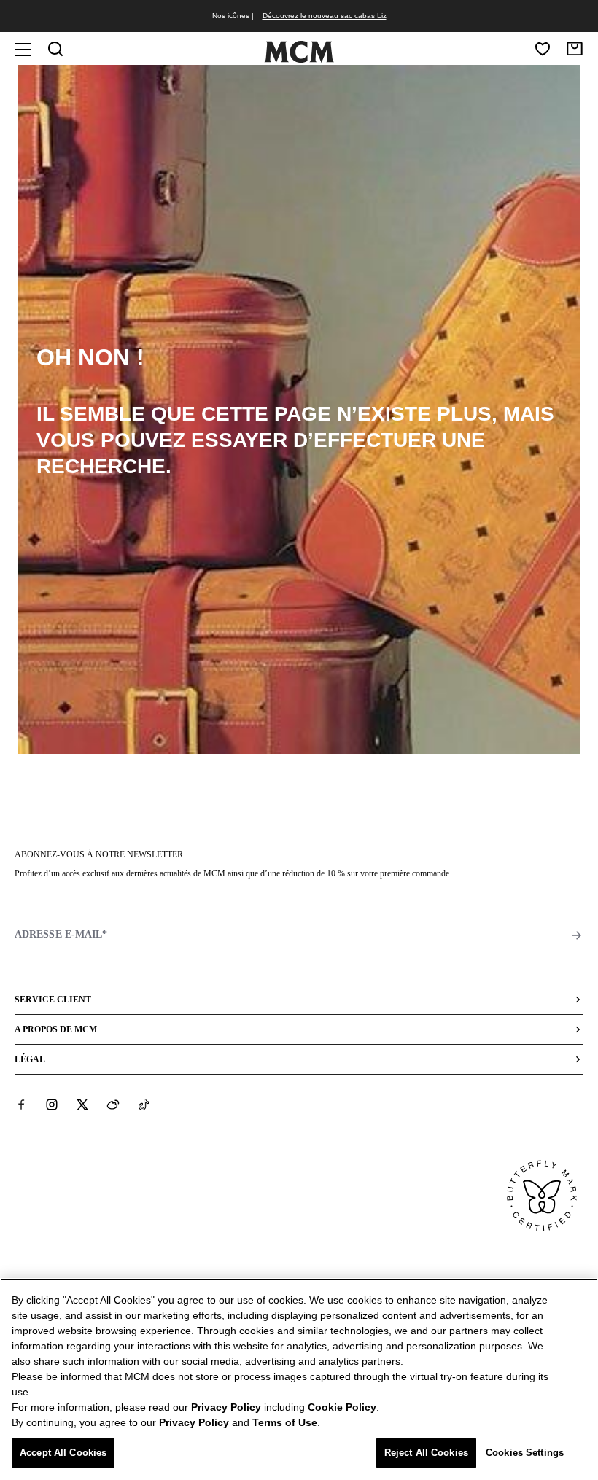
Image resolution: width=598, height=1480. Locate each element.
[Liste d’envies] (542, 49)
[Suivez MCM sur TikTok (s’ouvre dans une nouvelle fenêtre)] (143, 1104)
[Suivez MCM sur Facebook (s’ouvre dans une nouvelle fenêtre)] (21, 1104)
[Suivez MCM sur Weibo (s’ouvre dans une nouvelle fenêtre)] (113, 1104)
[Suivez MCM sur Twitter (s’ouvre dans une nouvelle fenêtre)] (82, 1104)
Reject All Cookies (426, 1452)
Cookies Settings (525, 1452)
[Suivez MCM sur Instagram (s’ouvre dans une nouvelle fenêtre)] (51, 1104)
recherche (101, 466)
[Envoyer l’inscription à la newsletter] (576, 935)
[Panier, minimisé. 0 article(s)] (574, 49)
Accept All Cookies (63, 1452)
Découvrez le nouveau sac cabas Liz (325, 16)
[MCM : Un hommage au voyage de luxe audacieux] (299, 60)
